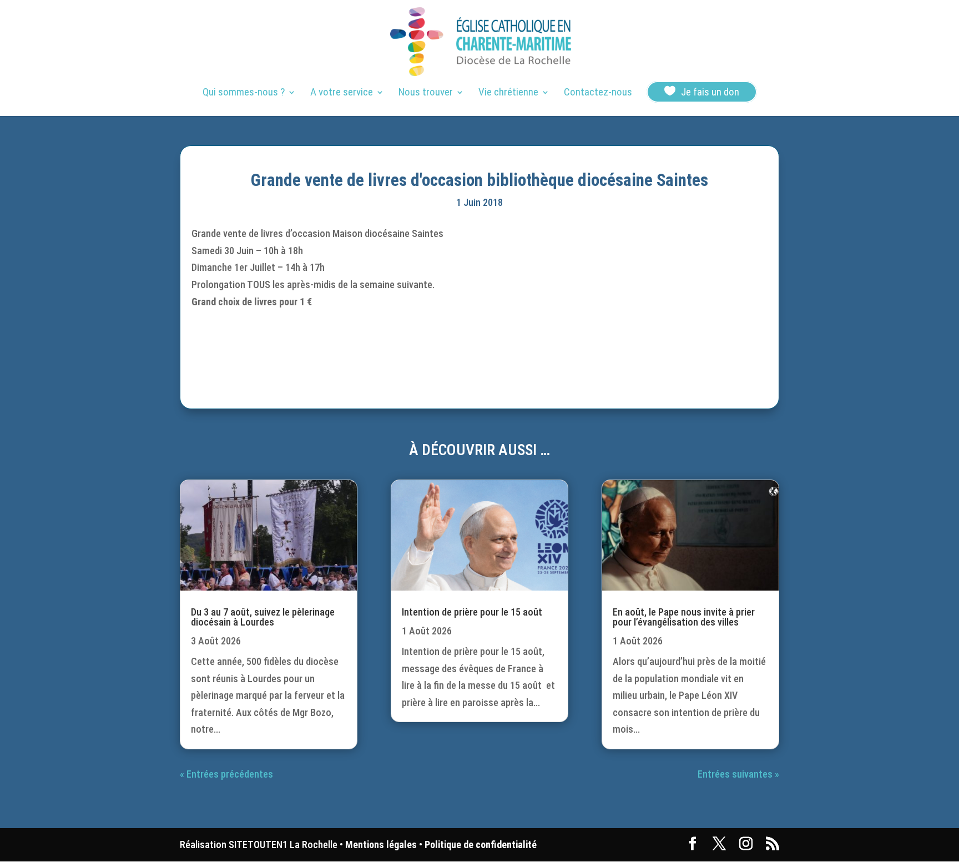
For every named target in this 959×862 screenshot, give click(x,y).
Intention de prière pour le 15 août (472, 612)
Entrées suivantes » (738, 774)
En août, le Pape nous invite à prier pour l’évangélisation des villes (684, 617)
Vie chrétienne (508, 93)
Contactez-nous (598, 93)
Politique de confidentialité (481, 844)
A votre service (341, 93)
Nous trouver (425, 93)
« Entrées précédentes (226, 774)
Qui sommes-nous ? (244, 93)
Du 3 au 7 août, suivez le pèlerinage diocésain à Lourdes (263, 617)
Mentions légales (381, 844)
